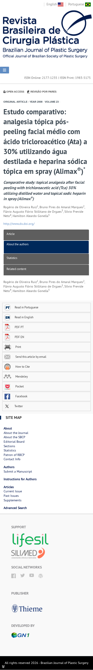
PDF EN (19, 337)
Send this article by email (30, 356)
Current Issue (13, 491)
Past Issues (11, 496)
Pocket (19, 386)
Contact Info (12, 459)
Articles (9, 487)
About (8, 428)
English (52, 4)
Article (11, 234)
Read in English (24, 317)
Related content (16, 269)
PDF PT (19, 327)
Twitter (18, 406)
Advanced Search (15, 508)
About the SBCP (14, 437)
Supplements (12, 500)
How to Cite (22, 366)
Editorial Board (14, 442)
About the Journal (16, 433)
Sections (9, 446)
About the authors (17, 244)
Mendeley (21, 376)
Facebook (21, 396)
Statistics (12, 258)
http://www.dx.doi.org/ (19, 224)
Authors (9, 467)
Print (18, 347)
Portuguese (76, 4)
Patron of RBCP (14, 455)
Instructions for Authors (20, 479)
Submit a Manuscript (18, 471)
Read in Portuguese (26, 307)
